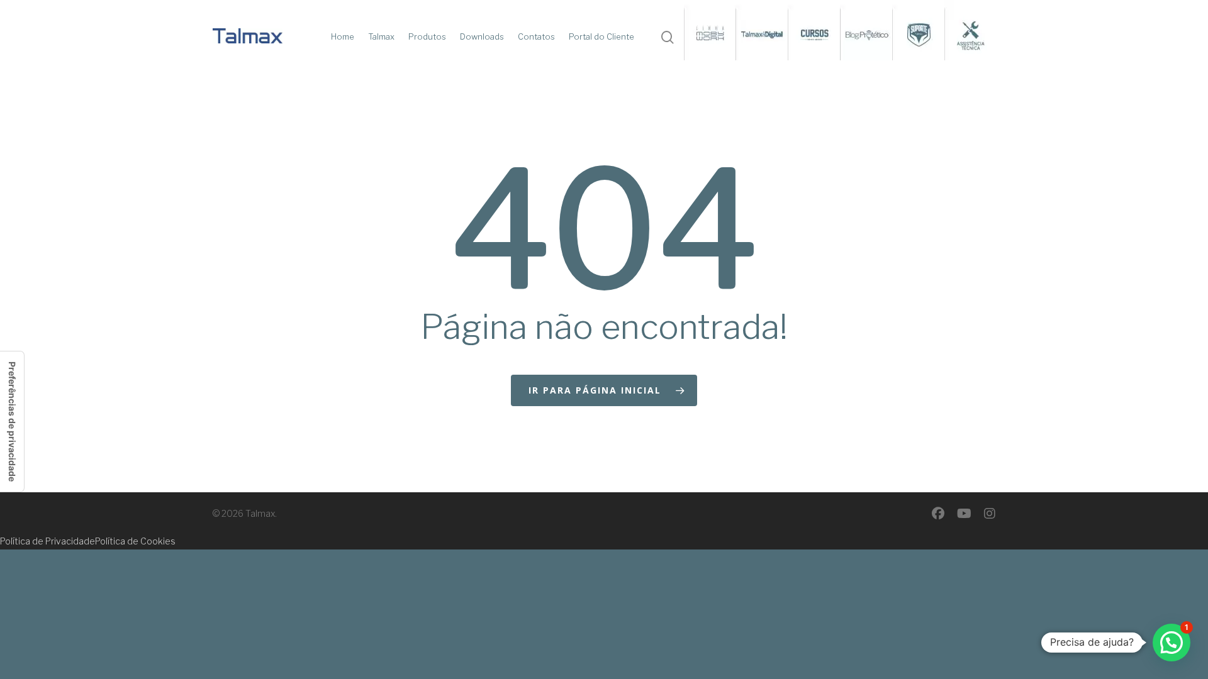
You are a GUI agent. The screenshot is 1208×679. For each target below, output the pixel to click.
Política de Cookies (135, 541)
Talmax (381, 36)
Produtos (427, 36)
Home (342, 36)
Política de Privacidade (47, 541)
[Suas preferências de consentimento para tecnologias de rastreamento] (12, 421)
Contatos (536, 36)
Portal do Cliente (601, 36)
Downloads (482, 36)
